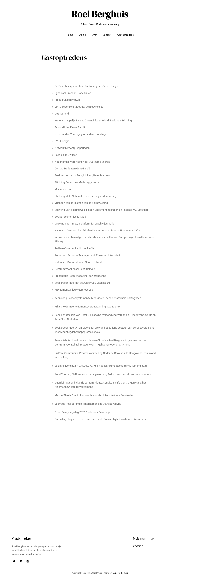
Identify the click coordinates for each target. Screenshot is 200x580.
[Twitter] (14, 561)
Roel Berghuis (100, 13)
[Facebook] (28, 561)
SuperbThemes (120, 572)
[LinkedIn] (21, 561)
